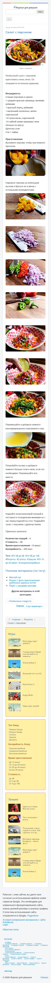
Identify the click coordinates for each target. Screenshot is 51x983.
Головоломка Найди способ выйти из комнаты (32, 654)
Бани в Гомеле (10, 963)
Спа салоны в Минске (12, 949)
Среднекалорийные (30, 562)
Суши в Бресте (23, 957)
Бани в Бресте (34, 963)
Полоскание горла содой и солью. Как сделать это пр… (31, 830)
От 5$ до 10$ (33, 555)
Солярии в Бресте (26, 943)
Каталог (8, 938)
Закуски (32, 559)
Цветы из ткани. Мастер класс (30, 807)
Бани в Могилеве (29, 964)
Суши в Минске (10, 957)
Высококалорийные (18, 753)
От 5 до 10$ (14, 783)
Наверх (20, 605)
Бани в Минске (22, 963)
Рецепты (11, 559)
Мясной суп (15, 577)
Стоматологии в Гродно (18, 954)
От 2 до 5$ (14, 781)
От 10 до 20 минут (17, 764)
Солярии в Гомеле (17, 945)
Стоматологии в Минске (13, 952)
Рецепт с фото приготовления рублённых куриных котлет (24, 581)
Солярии (8, 942)
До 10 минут (14, 762)
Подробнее (32, 915)
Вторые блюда (15, 732)
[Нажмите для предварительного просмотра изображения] (25, 51)
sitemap (8, 970)
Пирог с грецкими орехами (22, 585)
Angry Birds (28, 695)
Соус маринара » (34, 606)
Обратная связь (11, 929)
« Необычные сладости (19, 601)
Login (5, 924)
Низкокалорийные (17, 748)
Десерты (13, 739)
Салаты (22, 559)
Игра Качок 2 (28, 684)
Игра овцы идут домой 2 (30, 642)
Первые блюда (15, 729)
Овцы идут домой (31, 705)
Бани (6, 961)
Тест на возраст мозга (30, 818)
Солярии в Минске (11, 943)
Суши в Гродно (29, 958)
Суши (7, 955)
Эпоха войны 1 (29, 662)
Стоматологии (10, 951)
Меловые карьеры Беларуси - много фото (31, 841)
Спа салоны (9, 948)
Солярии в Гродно (32, 945)
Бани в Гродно (16, 964)
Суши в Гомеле (16, 958)
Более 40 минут (16, 769)
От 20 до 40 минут (17, 767)
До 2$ (11, 778)
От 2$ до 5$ (18, 555)
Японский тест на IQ (32, 673)
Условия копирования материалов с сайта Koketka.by (24, 921)
